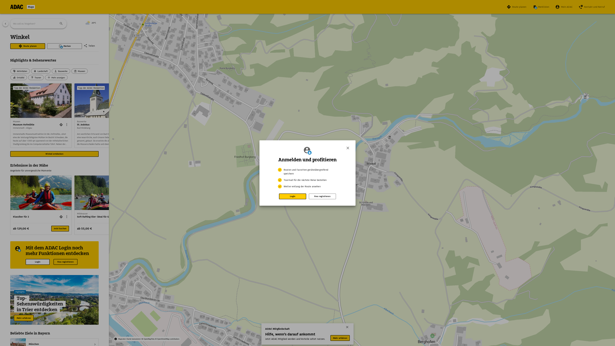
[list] (307, 178)
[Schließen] (348, 148)
